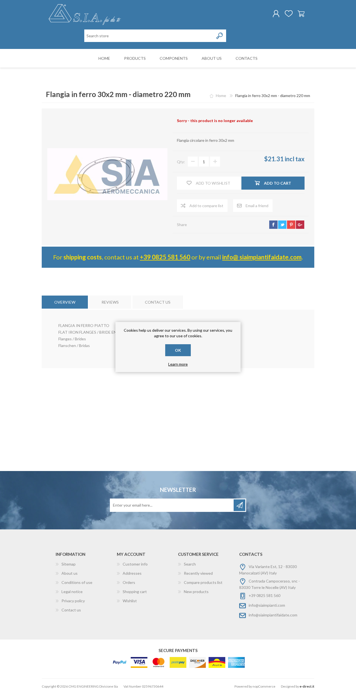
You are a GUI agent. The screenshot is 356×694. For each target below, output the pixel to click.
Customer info (135, 564)
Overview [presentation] (64, 302)
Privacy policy (73, 600)
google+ (300, 224)
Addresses (132, 573)
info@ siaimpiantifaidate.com (261, 257)
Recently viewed (198, 573)
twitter (282, 224)
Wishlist (130, 600)
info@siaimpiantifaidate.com (273, 615)
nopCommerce (264, 686)
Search (190, 564)
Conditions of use (76, 582)
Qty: (181, 161)
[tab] (65, 302)
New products (196, 591)
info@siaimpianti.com (267, 605)
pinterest (291, 224)
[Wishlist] (288, 14)
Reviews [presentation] (110, 302)
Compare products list (203, 582)
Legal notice (72, 591)
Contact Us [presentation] (157, 302)
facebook (273, 224)
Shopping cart (301, 14)
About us (69, 573)
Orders (129, 582)
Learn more (178, 364)
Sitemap (68, 564)
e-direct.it (307, 686)
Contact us (71, 610)
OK (178, 350)
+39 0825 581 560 (165, 257)
